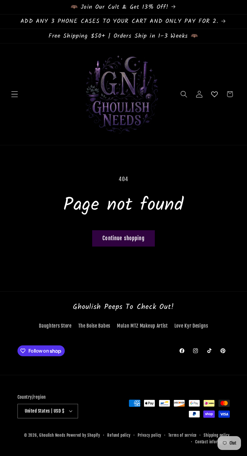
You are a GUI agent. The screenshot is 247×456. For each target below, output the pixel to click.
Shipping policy (217, 435)
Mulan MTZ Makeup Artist (142, 326)
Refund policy (118, 435)
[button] (14, 94)
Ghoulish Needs (52, 435)
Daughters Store (55, 326)
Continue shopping (123, 238)
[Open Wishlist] (214, 94)
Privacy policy (149, 435)
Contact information (212, 441)
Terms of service (182, 435)
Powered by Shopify (84, 435)
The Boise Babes (94, 326)
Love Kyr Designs (191, 326)
